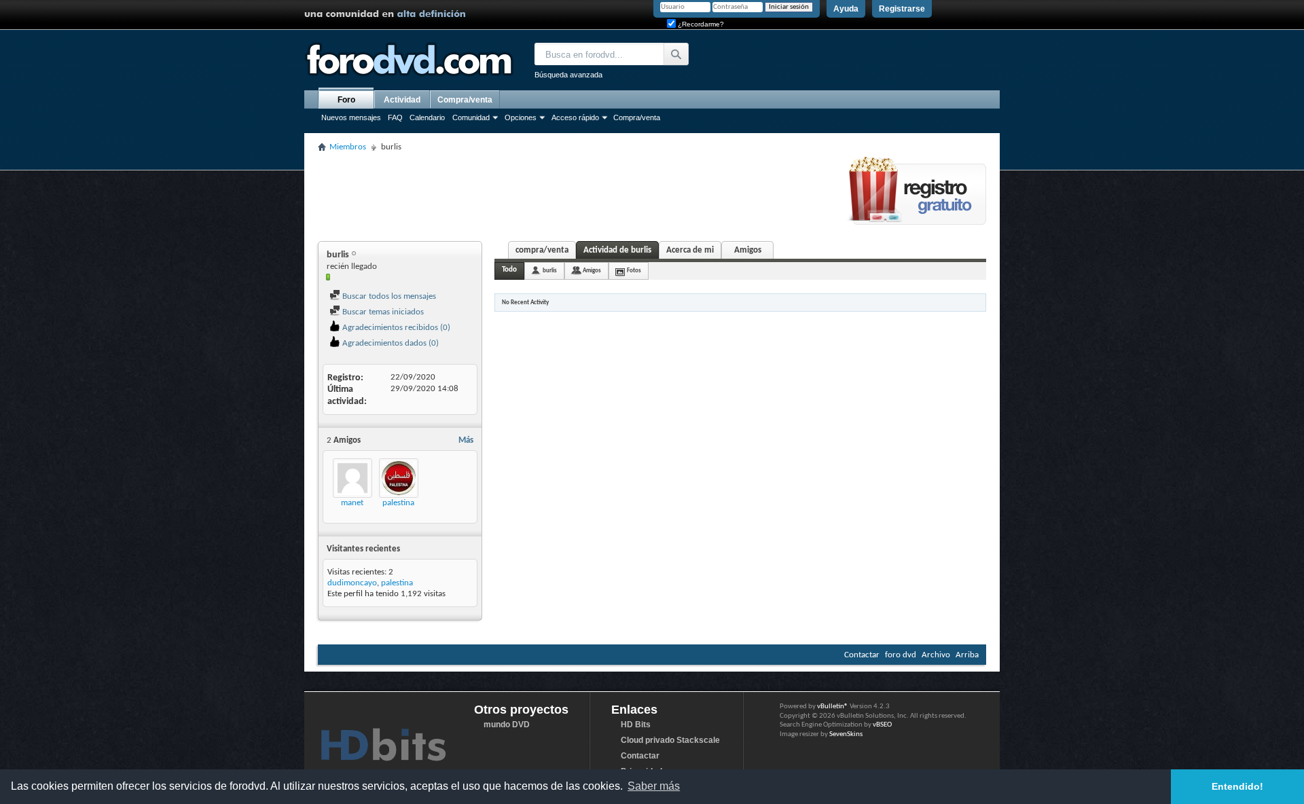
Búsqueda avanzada (568, 75)
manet (352, 502)
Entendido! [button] (1237, 786)
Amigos (747, 250)
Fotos (634, 271)
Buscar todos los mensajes (388, 296)
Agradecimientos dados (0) (389, 343)
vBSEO (882, 725)
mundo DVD (507, 724)
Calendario (427, 117)
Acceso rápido (575, 117)
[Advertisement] (565, 194)
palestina (398, 502)
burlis (550, 271)
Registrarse (902, 9)
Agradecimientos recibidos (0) (395, 327)
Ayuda (845, 9)
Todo (509, 270)
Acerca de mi (690, 250)
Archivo (936, 655)
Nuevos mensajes (351, 117)
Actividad (402, 100)
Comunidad (471, 117)
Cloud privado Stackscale (670, 740)
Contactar (862, 655)
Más (465, 440)
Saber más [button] (654, 786)
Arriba (967, 655)
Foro (346, 100)
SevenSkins (846, 734)
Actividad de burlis (617, 250)
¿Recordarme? (700, 24)
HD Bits (636, 724)
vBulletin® (832, 706)
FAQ (395, 117)
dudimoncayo (352, 583)
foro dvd (900, 655)
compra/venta (541, 250)
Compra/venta (636, 117)
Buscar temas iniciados (382, 312)
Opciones (521, 117)
